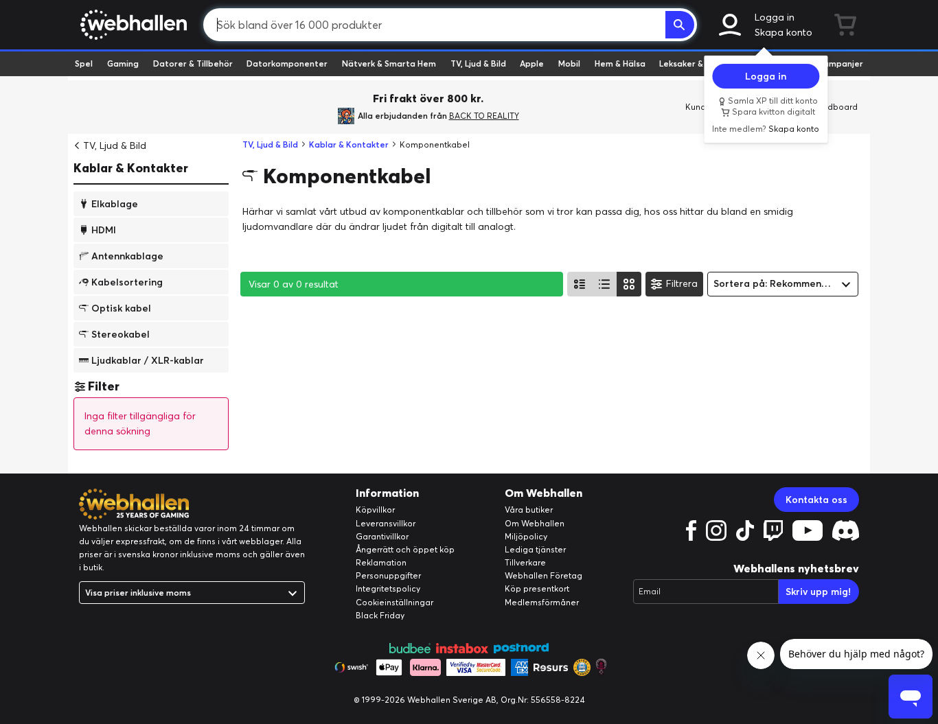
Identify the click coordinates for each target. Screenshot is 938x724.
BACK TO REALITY (484, 115)
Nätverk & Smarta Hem (389, 63)
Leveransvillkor (385, 523)
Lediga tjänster (535, 549)
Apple (532, 63)
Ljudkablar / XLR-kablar (147, 359)
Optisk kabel (121, 307)
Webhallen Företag (543, 575)
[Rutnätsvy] (629, 284)
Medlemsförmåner (542, 602)
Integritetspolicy (388, 588)
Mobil (569, 63)
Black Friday (380, 615)
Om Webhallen (534, 523)
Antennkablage (127, 255)
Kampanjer (840, 63)
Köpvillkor (375, 509)
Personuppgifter (388, 575)
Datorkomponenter (287, 63)
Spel (84, 63)
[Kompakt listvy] (604, 284)
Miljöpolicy (526, 536)
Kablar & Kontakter (130, 168)
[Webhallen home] (131, 24)
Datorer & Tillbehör (193, 63)
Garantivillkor (382, 536)
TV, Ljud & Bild (478, 63)
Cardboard (835, 107)
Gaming (123, 63)
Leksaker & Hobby (695, 63)
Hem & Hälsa (620, 63)
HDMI (103, 229)
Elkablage (114, 203)
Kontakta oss (816, 499)
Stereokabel (120, 333)
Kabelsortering (127, 281)
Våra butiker (529, 509)
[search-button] (679, 24)
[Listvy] (579, 284)
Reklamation (381, 562)
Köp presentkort (537, 588)
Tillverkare (525, 562)
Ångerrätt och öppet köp (405, 549)
